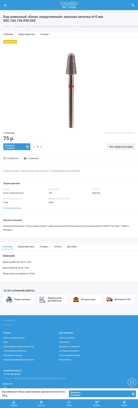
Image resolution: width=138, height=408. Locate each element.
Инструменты (65, 360)
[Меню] (5, 5)
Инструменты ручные (13, 355)
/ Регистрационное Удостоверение (64, 171)
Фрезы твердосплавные (14, 338)
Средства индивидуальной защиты (19, 360)
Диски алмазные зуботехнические (18, 346)
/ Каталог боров (41, 171)
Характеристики (26, 34)
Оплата (58, 246)
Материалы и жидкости (69, 346)
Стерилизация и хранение (14, 351)
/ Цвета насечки (27, 171)
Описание (8, 34)
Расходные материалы (69, 351)
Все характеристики (12, 208)
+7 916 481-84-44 (11, 374)
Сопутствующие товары (69, 355)
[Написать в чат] (132, 382)
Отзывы (45, 34)
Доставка (72, 246)
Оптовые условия (11, 171)
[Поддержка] (133, 5)
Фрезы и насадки (66, 338)
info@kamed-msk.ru (12, 370)
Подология (64, 342)
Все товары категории (121, 147)
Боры (5, 342)
